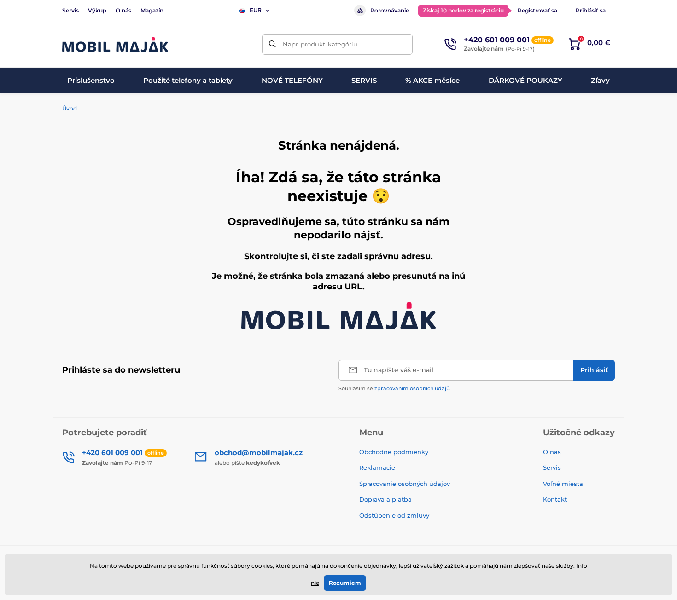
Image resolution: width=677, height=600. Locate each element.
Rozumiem (345, 582)
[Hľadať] (272, 44)
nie (315, 582)
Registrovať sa (537, 10)
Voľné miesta (563, 483)
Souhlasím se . (394, 388)
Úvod (69, 108)
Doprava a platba (385, 499)
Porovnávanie (389, 10)
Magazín (151, 10)
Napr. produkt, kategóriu (320, 44)
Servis (70, 10)
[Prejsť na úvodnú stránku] (115, 44)
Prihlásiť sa (591, 10)
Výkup (97, 10)
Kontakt (555, 499)
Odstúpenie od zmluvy (395, 515)
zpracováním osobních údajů (411, 388)
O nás (123, 10)
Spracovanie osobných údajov (404, 483)
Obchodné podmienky (393, 452)
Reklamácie (377, 467)
